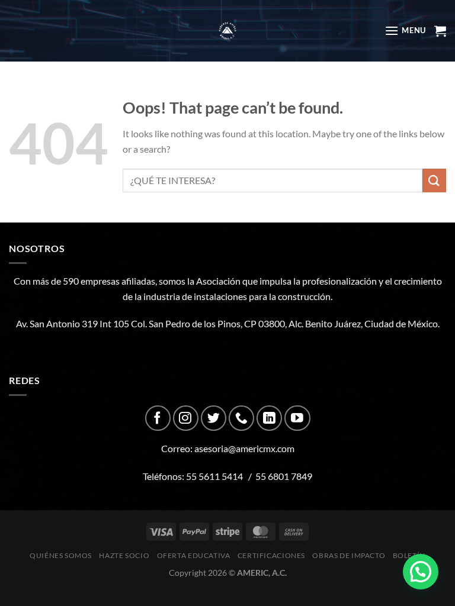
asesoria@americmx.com (244, 448)
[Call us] (241, 418)
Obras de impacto (348, 555)
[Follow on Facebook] (158, 418)
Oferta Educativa (193, 555)
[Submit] (434, 180)
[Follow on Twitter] (213, 418)
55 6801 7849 (283, 476)
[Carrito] (440, 31)
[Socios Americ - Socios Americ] (227, 31)
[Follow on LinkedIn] (269, 418)
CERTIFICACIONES (271, 555)
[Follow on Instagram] (185, 418)
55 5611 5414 (214, 476)
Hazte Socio (124, 555)
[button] (420, 571)
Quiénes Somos (61, 555)
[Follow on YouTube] (297, 418)
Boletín (409, 555)
